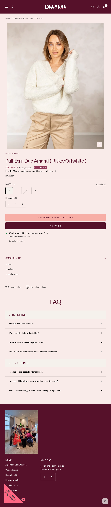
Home (7, 18)
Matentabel (101, 184)
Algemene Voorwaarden (16, 464)
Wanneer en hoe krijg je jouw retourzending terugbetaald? (35, 390)
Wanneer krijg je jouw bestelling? (24, 333)
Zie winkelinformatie (17, 241)
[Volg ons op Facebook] (44, 477)
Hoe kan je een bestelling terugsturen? (26, 372)
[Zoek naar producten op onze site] (12, 7)
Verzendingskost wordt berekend (31, 171)
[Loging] (98, 7)
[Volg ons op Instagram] (52, 477)
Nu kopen (55, 226)
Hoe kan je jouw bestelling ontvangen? (26, 342)
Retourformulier (12, 480)
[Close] (23, 499)
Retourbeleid (11, 475)
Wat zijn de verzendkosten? (21, 323)
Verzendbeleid (11, 470)
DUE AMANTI (12, 153)
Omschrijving (13, 258)
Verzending (16, 287)
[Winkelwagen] (104, 6)
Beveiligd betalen (38, 287)
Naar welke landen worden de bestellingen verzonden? (33, 351)
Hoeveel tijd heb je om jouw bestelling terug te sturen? (33, 381)
